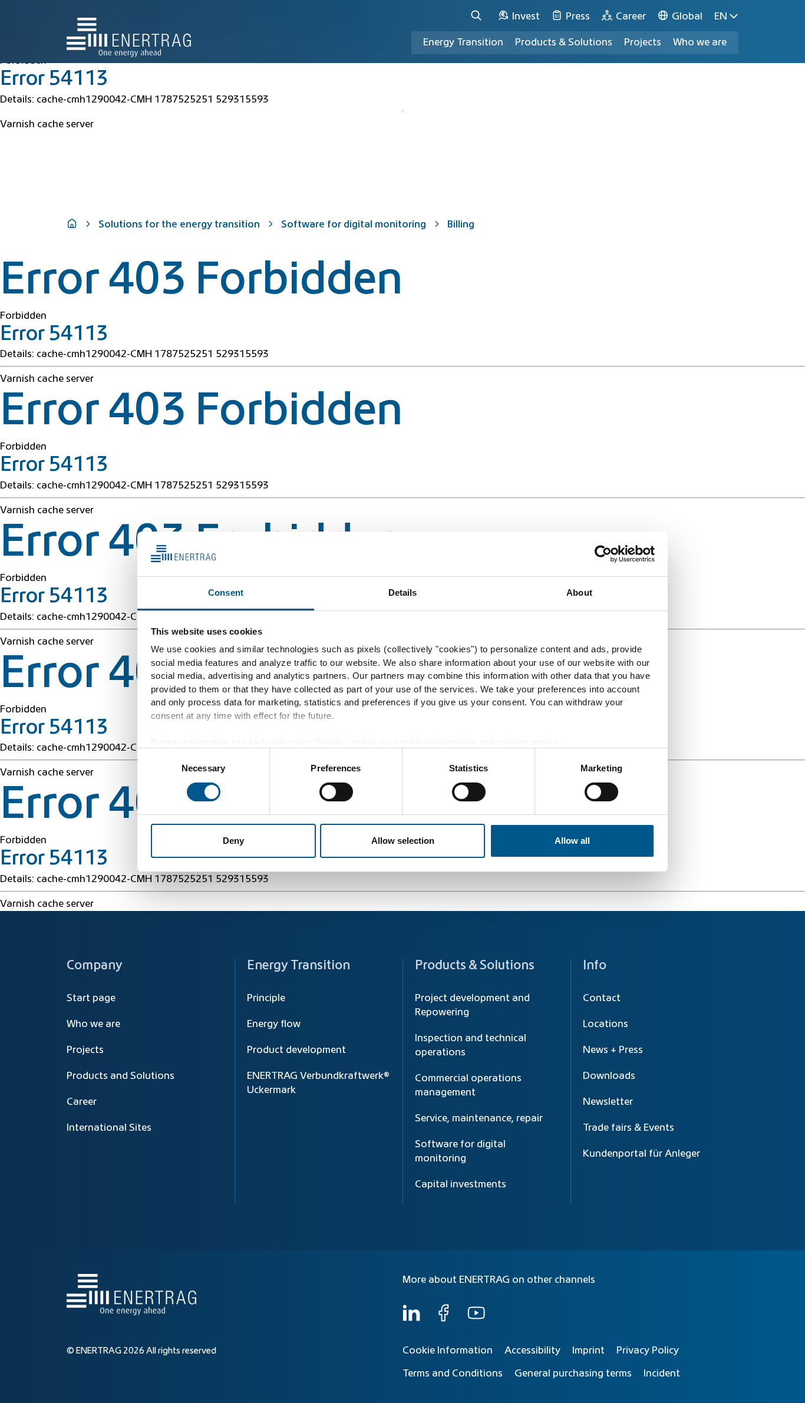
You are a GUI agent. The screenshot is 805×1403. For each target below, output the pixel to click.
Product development (296, 1050)
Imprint (588, 1350)
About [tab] (579, 592)
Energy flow (274, 1024)
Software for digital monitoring (353, 224)
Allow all (572, 841)
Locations (605, 1024)
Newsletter (608, 1102)
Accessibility (532, 1350)
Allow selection (402, 841)
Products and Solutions (120, 1076)
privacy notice (528, 742)
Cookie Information (447, 1350)
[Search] (478, 16)
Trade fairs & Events (628, 1128)
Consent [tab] (225, 592)
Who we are (700, 42)
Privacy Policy (647, 1350)
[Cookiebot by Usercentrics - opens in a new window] (603, 554)
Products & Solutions (563, 42)
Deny (233, 841)
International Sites (109, 1128)
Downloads (609, 1076)
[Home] (129, 31)
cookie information (435, 742)
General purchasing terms (573, 1373)
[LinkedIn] (411, 1318)
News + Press (613, 1050)
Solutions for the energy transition (179, 224)
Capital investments (460, 1184)
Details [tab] (402, 592)
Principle (266, 998)
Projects (85, 1050)
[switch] (336, 792)
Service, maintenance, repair (479, 1118)
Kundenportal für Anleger (641, 1153)
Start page (91, 998)
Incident (662, 1373)
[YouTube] (476, 1318)
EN (720, 16)
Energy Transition (463, 42)
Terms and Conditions (452, 1373)
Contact (602, 998)
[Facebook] (444, 1318)
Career (82, 1102)
